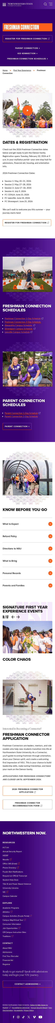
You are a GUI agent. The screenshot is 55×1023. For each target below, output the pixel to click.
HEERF (5, 855)
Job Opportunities (10, 928)
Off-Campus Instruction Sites (14, 932)
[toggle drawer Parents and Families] (27, 585)
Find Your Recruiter (11, 956)
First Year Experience (22, 70)
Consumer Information (12, 924)
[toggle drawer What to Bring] (27, 561)
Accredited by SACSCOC (21, 1007)
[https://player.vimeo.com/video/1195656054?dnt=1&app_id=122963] (27, 110)
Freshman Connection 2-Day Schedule (23, 321)
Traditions (7, 936)
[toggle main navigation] (50, 4)
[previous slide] (13, 617)
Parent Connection (26, 48)
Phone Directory (9, 867)
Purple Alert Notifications (13, 871)
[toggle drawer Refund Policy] (27, 536)
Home (5, 70)
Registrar (6, 964)
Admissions (7, 952)
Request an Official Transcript (15, 875)
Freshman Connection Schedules (26, 58)
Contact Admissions (26, 984)
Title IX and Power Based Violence (17, 884)
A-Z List (6, 847)
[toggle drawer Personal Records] (27, 573)
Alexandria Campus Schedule (18, 325)
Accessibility (18, 1010)
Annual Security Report (12, 851)
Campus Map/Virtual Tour (13, 920)
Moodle (6, 859)
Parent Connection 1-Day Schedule (21, 413)
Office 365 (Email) (10, 863)
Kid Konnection (27, 53)
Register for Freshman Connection (26, 38)
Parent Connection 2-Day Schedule (21, 416)
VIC (4, 892)
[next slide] (18, 617)
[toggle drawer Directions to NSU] (27, 549)
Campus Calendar (10, 896)
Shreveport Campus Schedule (19, 328)
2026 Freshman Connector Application (27, 790)
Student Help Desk (10, 880)
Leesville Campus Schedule (17, 331)
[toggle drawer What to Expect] (27, 524)
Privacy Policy (29, 1010)
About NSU (7, 948)
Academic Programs (11, 908)
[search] (45, 4)
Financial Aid (8, 960)
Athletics (6, 912)
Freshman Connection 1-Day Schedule (23, 318)
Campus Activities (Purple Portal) (16, 916)
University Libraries (11, 888)
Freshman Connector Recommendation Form (26, 804)
